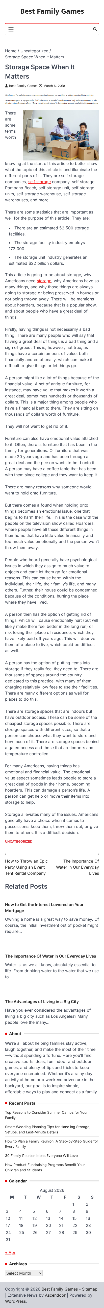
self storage (39, 181)
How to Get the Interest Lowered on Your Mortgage (44, 907)
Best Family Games (52, 11)
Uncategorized (18, 841)
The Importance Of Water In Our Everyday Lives (50, 956)
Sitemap (89, 1289)
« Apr (10, 1252)
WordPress (15, 1301)
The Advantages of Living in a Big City (42, 1001)
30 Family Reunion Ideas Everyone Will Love (41, 1155)
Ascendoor (55, 1295)
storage (44, 280)
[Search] (95, 29)
